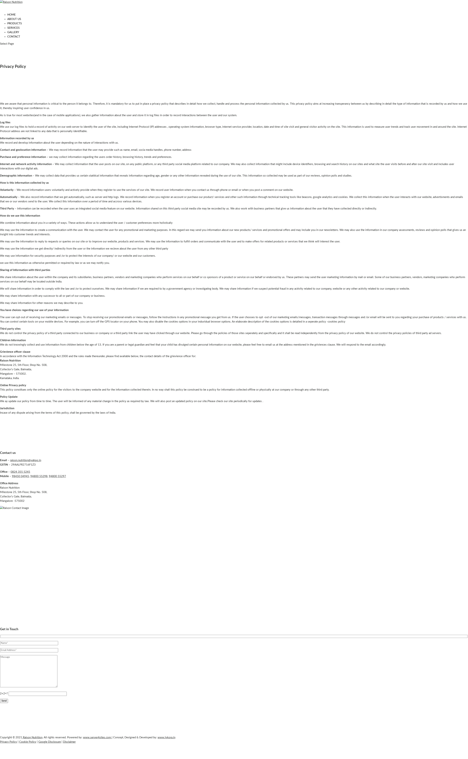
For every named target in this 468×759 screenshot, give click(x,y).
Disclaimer (69, 742)
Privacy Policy (8, 742)
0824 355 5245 (20, 472)
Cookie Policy (27, 742)
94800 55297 (57, 476)
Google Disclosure (49, 742)
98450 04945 (20, 476)
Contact (13, 36)
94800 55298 (39, 476)
